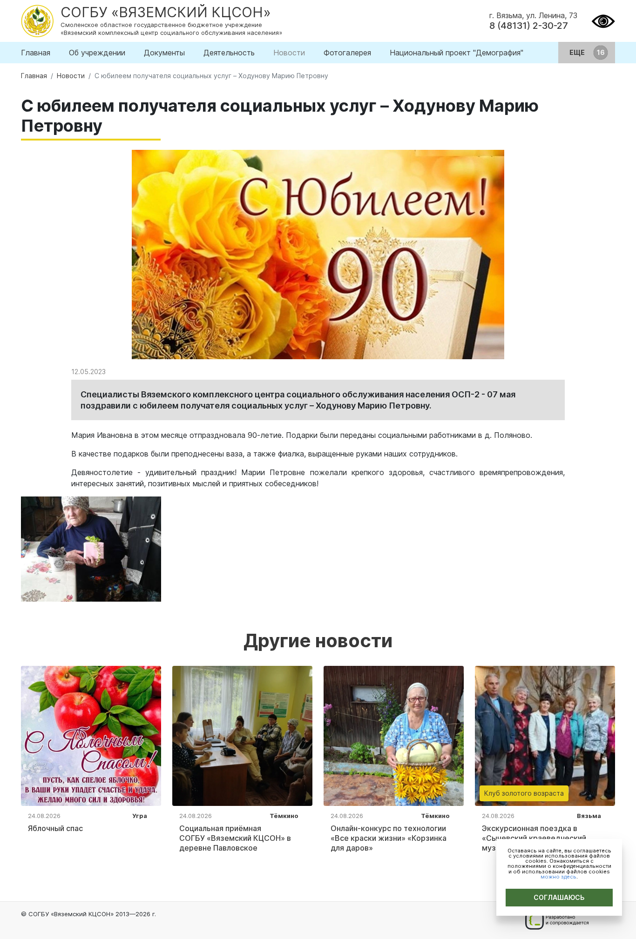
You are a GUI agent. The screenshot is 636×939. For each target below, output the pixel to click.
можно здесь (558, 876)
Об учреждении (97, 52)
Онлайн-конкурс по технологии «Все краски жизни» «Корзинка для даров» (389, 838)
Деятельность (229, 52)
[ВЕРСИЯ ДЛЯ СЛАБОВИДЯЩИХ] (603, 20)
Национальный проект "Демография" (456, 52)
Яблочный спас (55, 828)
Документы (164, 52)
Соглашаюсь (559, 897)
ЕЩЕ (577, 52)
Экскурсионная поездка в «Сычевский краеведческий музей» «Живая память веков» (538, 838)
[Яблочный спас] (91, 735)
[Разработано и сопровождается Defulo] (556, 920)
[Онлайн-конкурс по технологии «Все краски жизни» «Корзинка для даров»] (394, 735)
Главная (35, 52)
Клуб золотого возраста (524, 793)
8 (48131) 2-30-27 (528, 25)
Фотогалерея (347, 52)
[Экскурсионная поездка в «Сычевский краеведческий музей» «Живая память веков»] (545, 735)
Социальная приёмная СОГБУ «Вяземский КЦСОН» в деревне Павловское (235, 838)
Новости (289, 52)
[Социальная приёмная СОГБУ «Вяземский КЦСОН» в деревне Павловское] (242, 735)
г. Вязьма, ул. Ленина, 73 (533, 15)
